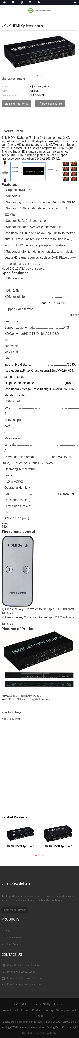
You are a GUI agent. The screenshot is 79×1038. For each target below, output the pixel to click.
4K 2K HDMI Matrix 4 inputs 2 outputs (29, 699)
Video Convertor (11, 719)
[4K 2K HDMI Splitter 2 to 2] (58, 833)
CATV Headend (14, 937)
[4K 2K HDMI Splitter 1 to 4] (20, 833)
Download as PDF (52, 103)
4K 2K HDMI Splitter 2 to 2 (27, 696)
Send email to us (18, 103)
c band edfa (9, 1021)
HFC (8, 930)
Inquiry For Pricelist (14, 910)
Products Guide (10, 1010)
